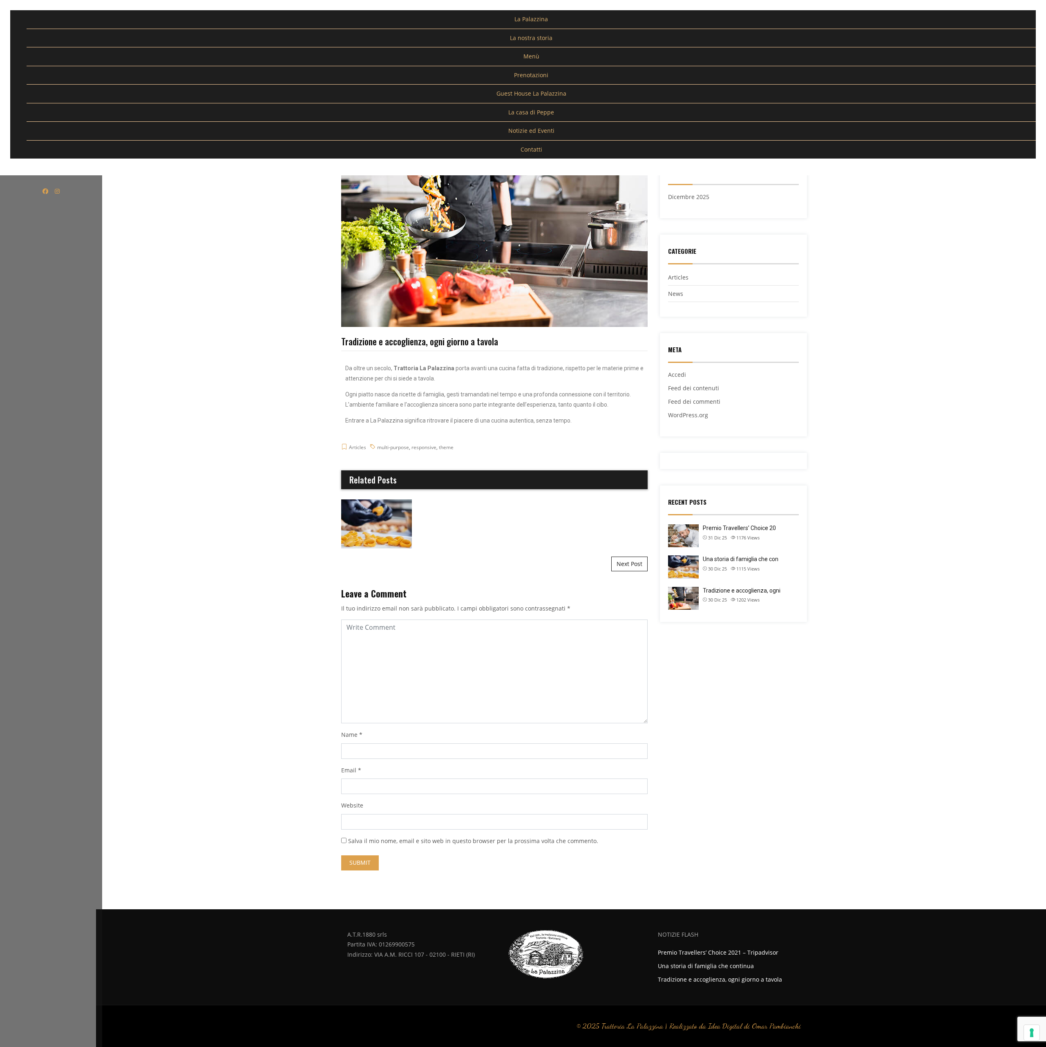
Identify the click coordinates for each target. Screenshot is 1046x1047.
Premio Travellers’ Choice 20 (739, 528)
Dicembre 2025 (688, 197)
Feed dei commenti (694, 401)
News (675, 294)
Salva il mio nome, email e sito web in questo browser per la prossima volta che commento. (473, 841)
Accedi (677, 374)
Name (349, 734)
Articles (357, 447)
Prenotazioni (531, 75)
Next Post (629, 564)
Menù (531, 56)
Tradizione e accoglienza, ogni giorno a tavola (720, 979)
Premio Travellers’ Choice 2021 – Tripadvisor (718, 952)
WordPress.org (688, 415)
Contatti (531, 149)
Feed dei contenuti (693, 388)
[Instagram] (57, 191)
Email (348, 770)
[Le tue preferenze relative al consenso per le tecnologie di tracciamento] (1031, 1032)
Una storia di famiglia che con (740, 559)
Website (352, 805)
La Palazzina (531, 19)
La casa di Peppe (531, 112)
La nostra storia (531, 38)
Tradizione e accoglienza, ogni (741, 590)
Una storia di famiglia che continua (376, 523)
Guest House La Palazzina (531, 93)
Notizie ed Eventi (531, 130)
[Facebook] (45, 191)
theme (446, 447)
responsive (423, 447)
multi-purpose (393, 447)
